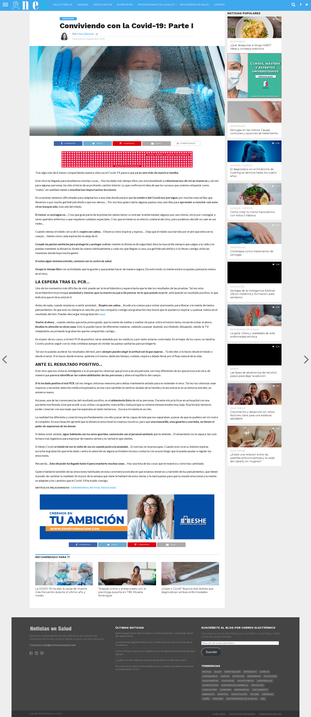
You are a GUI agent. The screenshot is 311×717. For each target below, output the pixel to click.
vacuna (254, 694)
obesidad (267, 694)
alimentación (210, 685)
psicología (270, 676)
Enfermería (254, 676)
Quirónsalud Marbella (234, 685)
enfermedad (242, 690)
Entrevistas (125, 4)
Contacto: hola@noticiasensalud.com (53, 645)
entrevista (250, 672)
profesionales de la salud (241, 699)
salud (217, 672)
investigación (232, 672)
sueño (205, 699)
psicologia (108, 487)
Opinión (219, 4)
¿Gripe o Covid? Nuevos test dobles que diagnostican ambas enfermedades (187, 590)
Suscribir (211, 652)
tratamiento (260, 690)
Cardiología (209, 690)
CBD (263, 699)
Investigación (102, 4)
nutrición (238, 676)
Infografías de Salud (194, 4)
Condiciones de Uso (270, 714)
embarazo (208, 694)
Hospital (223, 694)
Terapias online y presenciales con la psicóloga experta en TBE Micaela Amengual (122, 592)
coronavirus (80, 487)
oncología (257, 685)
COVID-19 (264, 672)
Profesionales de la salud (156, 4)
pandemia (225, 690)
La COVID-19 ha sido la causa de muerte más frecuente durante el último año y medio (61, 592)
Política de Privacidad (242, 714)
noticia (95, 487)
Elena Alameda (85, 33)
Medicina (218, 699)
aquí (102, 314)
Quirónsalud (264, 681)
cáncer (225, 676)
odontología (239, 694)
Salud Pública (62, 4)
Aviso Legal (219, 714)
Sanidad (82, 4)
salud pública (246, 681)
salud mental (210, 681)
